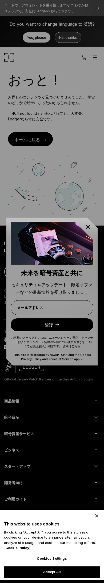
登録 (49, 324)
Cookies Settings (52, 558)
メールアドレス (30, 307)
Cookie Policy (17, 548)
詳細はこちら (71, 346)
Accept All (52, 572)
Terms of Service (61, 359)
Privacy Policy (31, 359)
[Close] (97, 516)
